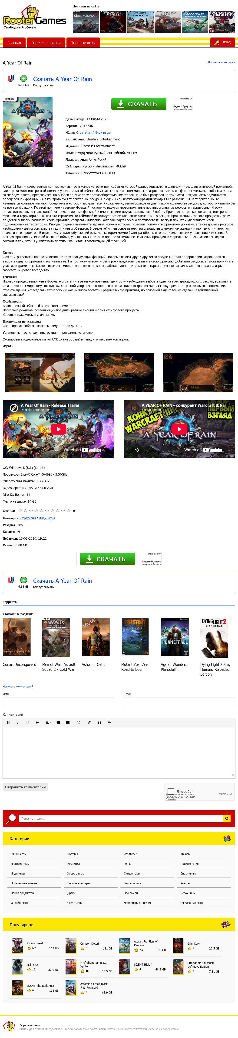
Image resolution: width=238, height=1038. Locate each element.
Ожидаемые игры (192, 903)
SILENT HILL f (143, 964)
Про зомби (131, 893)
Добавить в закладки (221, 62)
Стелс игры (74, 903)
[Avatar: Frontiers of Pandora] (195, 22)
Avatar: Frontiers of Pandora (146, 943)
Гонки (128, 863)
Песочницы (188, 893)
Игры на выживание (24, 883)
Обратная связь (30, 1025)
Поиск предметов (22, 893)
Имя (6, 694)
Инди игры (103, 132)
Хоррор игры (75, 873)
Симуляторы (132, 873)
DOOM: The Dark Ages (40, 985)
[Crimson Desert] (168, 22)
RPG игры (73, 863)
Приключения (189, 863)
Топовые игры (83, 42)
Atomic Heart (35, 943)
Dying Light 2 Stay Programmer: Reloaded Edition (215, 669)
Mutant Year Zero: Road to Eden (136, 667)
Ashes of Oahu (94, 664)
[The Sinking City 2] (86, 22)
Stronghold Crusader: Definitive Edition (201, 964)
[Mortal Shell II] (113, 22)
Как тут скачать (43, 85)
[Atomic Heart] (222, 22)
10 (68, 511)
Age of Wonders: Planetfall (174, 667)
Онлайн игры (19, 903)
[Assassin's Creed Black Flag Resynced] (140, 22)
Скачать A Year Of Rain (62, 78)
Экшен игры (18, 854)
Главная (14, 42)
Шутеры (72, 854)
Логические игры (78, 883)
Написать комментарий (18, 686)
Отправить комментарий (25, 787)
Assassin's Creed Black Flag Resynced (94, 985)
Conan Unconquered (19, 664)
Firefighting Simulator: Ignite (94, 964)
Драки (71, 893)
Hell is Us (32, 965)
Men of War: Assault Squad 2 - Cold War (58, 667)
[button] (8, 722)
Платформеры (20, 863)
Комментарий (13, 714)
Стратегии (84, 132)
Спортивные (188, 873)
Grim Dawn (194, 943)
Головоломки (132, 883)
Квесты (185, 883)
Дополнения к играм (137, 903)
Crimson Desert (89, 943)
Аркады (185, 854)
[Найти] (227, 818)
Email (127, 694)
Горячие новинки (46, 42)
